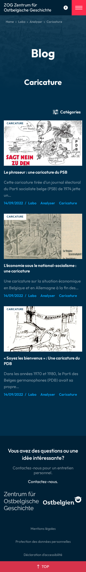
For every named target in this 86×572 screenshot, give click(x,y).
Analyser (36, 22)
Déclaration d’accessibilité (43, 555)
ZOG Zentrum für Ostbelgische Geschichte (27, 8)
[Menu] (79, 7)
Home (10, 22)
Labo (21, 22)
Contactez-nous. (43, 481)
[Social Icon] (66, 8)
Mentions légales (43, 528)
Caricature (15, 123)
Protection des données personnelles (43, 541)
